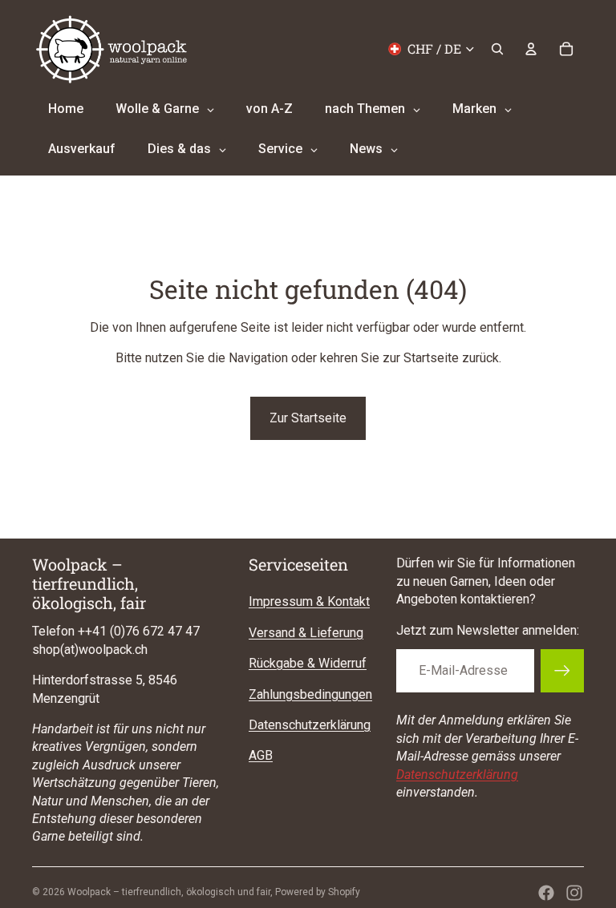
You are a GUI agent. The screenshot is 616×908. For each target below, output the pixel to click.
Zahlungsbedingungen (310, 694)
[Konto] (531, 49)
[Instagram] (574, 892)
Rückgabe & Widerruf (308, 663)
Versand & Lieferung (306, 632)
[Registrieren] (562, 670)
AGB (261, 755)
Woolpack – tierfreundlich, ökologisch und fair (168, 892)
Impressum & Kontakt (309, 601)
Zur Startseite (308, 418)
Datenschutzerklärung (310, 724)
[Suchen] (497, 49)
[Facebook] (546, 892)
